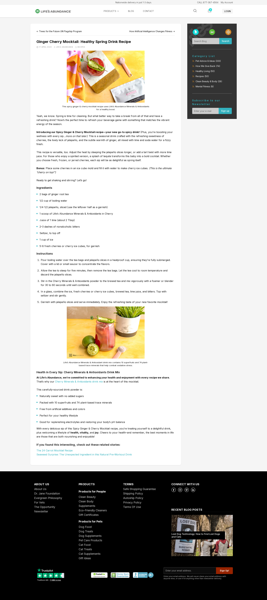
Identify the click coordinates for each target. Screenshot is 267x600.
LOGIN (227, 11)
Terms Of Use (132, 507)
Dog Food (85, 526)
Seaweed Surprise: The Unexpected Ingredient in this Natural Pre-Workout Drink (84, 454)
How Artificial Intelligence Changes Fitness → (152, 31)
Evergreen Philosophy (48, 498)
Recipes (81, 47)
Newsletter (41, 511)
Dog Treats (86, 531)
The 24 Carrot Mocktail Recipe (54, 450)
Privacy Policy (132, 502)
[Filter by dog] (195, 32)
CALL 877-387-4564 (207, 2)
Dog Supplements (90, 535)
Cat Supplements (89, 553)
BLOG (131, 11)
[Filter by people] (228, 32)
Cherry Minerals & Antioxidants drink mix (79, 381)
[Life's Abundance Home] (55, 11)
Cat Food (85, 544)
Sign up (225, 111)
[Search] (195, 11)
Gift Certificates (89, 514)
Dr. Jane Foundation (47, 493)
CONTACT (148, 11)
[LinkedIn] (193, 490)
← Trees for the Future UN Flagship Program (59, 31)
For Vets (39, 502)
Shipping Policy (133, 493)
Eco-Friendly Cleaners (93, 510)
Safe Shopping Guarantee (139, 489)
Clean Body (86, 501)
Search (225, 41)
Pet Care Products (90, 540)
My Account (227, 2)
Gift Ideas (85, 558)
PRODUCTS (110, 11)
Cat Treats (85, 549)
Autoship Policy (133, 498)
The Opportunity (44, 507)
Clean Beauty (87, 497)
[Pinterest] (186, 490)
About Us (40, 489)
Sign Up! (224, 570)
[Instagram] (180, 490)
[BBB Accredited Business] (143, 575)
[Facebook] (173, 490)
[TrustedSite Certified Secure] (99, 575)
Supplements (87, 505)
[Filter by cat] (212, 32)
